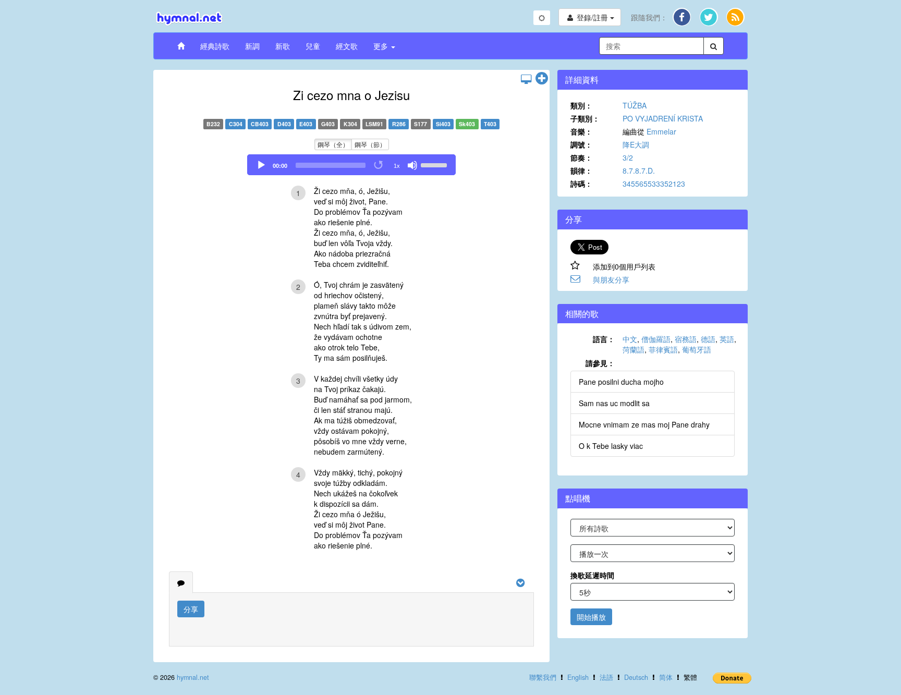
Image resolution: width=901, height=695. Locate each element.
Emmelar (661, 131)
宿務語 (686, 339)
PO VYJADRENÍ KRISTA (663, 118)
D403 (284, 124)
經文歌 (347, 46)
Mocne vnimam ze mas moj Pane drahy (644, 424)
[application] (351, 164)
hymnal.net (193, 677)
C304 (235, 124)
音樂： (581, 131)
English (578, 677)
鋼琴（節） (370, 144)
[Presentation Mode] (526, 79)
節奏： (581, 157)
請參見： (600, 363)
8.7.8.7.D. (639, 170)
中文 (630, 339)
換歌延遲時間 (592, 575)
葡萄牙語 (696, 349)
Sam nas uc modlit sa (614, 403)
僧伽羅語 (656, 339)
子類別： (585, 118)
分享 (191, 609)
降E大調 (636, 144)
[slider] (435, 164)
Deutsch (636, 677)
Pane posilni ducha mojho (621, 381)
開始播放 (591, 617)
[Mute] (412, 165)
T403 (490, 124)
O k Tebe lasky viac (611, 446)
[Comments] (181, 582)
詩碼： (581, 183)
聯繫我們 (542, 677)
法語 (606, 677)
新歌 (282, 46)
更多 (381, 46)
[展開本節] (541, 78)
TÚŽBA (635, 105)
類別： (581, 105)
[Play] (261, 165)
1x (397, 166)
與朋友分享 (611, 279)
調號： (581, 144)
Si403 (443, 124)
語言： (604, 339)
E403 (305, 124)
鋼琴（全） (333, 144)
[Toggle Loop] (379, 165)
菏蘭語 (633, 349)
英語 (727, 339)
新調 (252, 46)
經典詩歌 (214, 46)
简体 (666, 677)
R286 (399, 124)
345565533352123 (654, 183)
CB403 (260, 124)
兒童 (313, 46)
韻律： (581, 170)
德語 (708, 339)
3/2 (628, 157)
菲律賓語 (663, 349)
